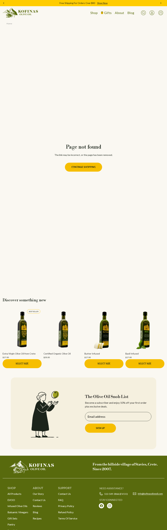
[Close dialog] (143, 227)
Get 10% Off (52, 288)
